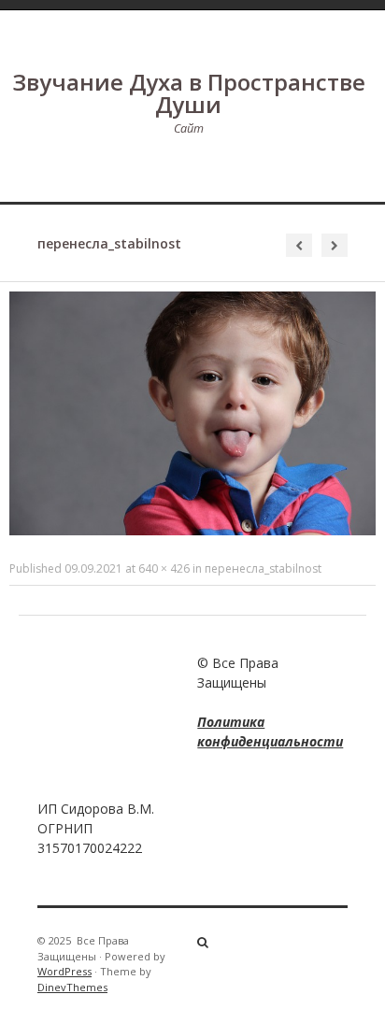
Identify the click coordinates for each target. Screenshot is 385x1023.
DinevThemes (72, 987)
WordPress (64, 971)
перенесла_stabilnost (263, 568)
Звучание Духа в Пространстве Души (188, 93)
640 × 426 (164, 568)
